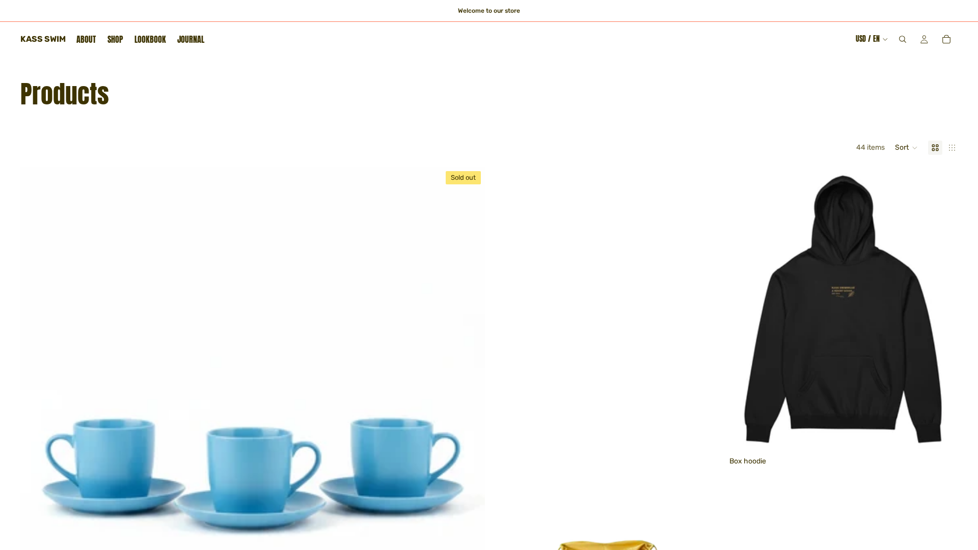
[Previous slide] (744, 309)
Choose (950, 436)
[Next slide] (942, 309)
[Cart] (946, 39)
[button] (906, 147)
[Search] (902, 39)
